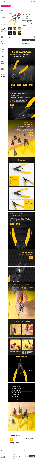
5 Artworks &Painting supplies (4, 28)
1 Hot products (3, 17)
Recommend (3, 15)
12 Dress (2, 49)
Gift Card (2, 63)
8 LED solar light (3, 37)
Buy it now (28, 40)
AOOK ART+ (3, 74)
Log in (9, 1)
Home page (3, 456)
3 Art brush (3, 22)
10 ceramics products (3, 44)
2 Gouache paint (4, 19)
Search (2, 452)
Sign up (12, 1)
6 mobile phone (4, 31)
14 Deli (2, 54)
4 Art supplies (3, 24)
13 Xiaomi (3, 51)
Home (2, 10)
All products (3, 12)
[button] (27, 27)
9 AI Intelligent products (3, 41)
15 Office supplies (4, 57)
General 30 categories (4, 69)
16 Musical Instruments (3, 61)
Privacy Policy (3, 457)
